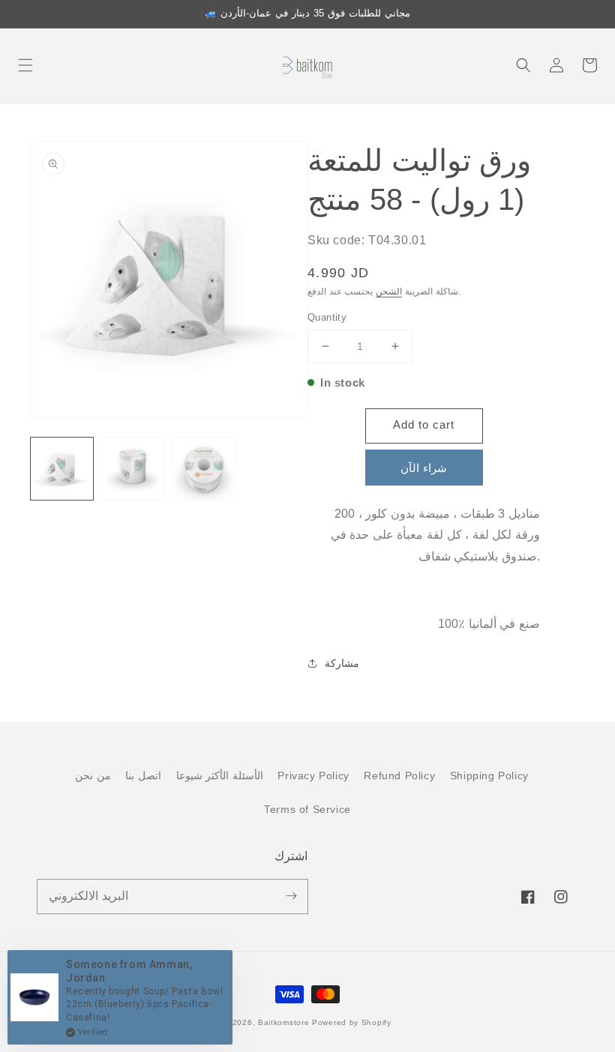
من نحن (93, 776)
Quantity (327, 317)
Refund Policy (399, 776)
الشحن (389, 291)
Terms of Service (307, 809)
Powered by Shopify (352, 1022)
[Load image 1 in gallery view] (62, 469)
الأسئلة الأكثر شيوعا (219, 776)
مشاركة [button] (342, 663)
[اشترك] (291, 896)
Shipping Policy (489, 776)
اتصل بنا (143, 776)
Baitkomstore (283, 1022)
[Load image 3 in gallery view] (204, 469)
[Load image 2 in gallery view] (133, 469)
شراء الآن (423, 468)
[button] (25, 65)
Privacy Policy (313, 776)
